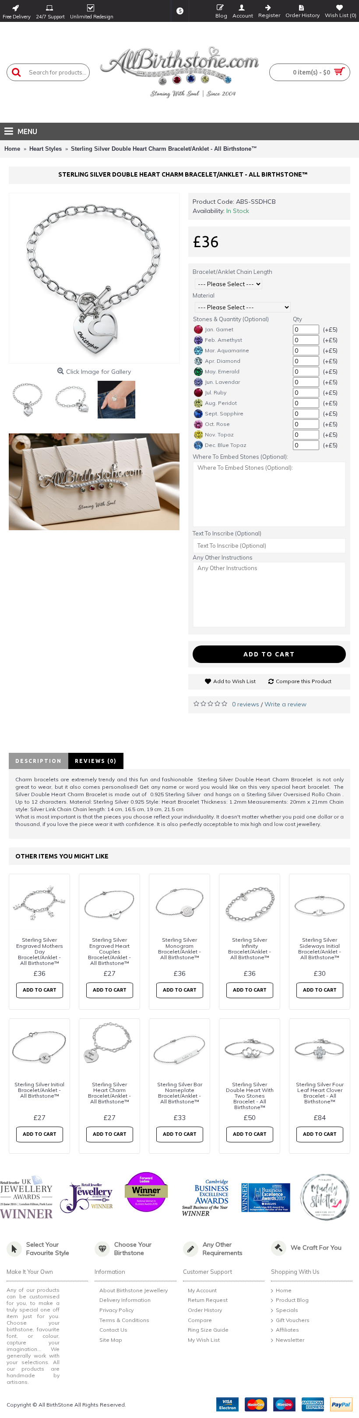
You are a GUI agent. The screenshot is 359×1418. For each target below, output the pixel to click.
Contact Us (113, 1329)
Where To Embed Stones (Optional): (240, 456)
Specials (287, 1310)
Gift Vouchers (293, 1320)
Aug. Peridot (221, 403)
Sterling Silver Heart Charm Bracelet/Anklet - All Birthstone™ (109, 1093)
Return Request (208, 1300)
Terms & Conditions (124, 1320)
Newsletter (290, 1339)
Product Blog (292, 1300)
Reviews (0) (96, 761)
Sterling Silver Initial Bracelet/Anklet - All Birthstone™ (39, 1090)
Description (38, 761)
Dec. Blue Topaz (225, 445)
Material (204, 295)
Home (284, 1290)
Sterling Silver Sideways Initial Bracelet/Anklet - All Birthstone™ (319, 948)
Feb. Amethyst (223, 340)
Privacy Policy (116, 1310)
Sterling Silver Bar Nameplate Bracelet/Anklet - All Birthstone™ (179, 1093)
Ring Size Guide (208, 1329)
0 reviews (245, 704)
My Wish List (204, 1339)
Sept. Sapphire (224, 413)
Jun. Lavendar (222, 382)
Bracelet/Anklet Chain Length (232, 271)
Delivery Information (125, 1300)
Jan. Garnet (219, 329)
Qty (297, 319)
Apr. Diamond (222, 361)
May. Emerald (222, 371)
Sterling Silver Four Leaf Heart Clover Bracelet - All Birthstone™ (320, 1093)
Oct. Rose (217, 424)
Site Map (110, 1339)
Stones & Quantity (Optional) (231, 319)
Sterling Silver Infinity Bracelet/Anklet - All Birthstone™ (249, 948)
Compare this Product (303, 681)
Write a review (285, 704)
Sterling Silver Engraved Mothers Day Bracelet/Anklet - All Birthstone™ (39, 951)
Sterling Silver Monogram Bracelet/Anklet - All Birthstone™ (179, 948)
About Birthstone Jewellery (133, 1290)
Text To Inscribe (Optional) (227, 533)
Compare (200, 1320)
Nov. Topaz (219, 434)
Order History (205, 1310)
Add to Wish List (234, 681)
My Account (202, 1290)
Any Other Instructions (223, 557)
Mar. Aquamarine (227, 350)
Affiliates (287, 1329)
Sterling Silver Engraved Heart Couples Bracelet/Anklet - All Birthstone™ (109, 951)
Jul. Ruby (215, 392)
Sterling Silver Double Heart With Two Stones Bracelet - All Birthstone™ (250, 1096)
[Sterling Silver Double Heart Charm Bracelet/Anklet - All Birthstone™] (94, 278)
